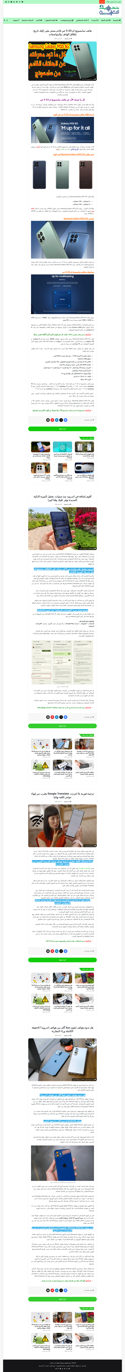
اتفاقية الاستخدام (70, 1366)
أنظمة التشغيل (51, 20)
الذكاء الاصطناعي (82, 20)
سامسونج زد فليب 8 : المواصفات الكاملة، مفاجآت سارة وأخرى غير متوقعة (41, 455)
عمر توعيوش (67, 38)
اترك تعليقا (62, 429)
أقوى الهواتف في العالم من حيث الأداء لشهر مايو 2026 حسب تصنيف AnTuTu (84, 476)
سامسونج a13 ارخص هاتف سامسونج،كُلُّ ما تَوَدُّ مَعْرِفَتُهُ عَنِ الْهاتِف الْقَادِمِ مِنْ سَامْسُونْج (59, 410)
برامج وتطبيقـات (66, 20)
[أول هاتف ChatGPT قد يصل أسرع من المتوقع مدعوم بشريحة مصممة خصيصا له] (62, 447)
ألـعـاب (38, 20)
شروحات (15, 20)
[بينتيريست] (52, 420)
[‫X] (61, 420)
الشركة (88, 85)
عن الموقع (78, 1366)
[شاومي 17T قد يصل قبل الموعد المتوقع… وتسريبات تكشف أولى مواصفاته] (40, 468)
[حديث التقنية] (109, 10)
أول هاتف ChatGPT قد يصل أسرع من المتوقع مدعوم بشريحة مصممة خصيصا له (63, 455)
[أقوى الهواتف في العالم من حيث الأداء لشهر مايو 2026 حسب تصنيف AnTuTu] (84, 468)
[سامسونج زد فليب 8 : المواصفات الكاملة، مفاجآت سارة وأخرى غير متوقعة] (40, 447)
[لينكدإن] (57, 420)
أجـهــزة (94, 20)
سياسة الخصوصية (60, 1366)
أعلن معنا (41, 1366)
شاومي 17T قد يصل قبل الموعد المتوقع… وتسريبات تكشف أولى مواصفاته (41, 476)
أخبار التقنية (105, 20)
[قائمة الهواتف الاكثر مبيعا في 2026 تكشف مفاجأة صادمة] (84, 447)
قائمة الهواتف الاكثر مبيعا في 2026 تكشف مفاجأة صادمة (84, 455)
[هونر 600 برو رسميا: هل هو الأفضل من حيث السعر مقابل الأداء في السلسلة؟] (62, 468)
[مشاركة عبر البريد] (48, 420)
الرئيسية (116, 20)
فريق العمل (52, 1366)
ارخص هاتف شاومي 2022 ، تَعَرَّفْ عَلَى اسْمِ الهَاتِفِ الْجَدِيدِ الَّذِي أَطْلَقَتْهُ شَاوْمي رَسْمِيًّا (59, 334)
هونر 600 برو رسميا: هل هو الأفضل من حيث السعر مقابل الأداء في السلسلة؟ (63, 476)
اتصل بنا (47, 1366)
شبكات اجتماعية (27, 20)
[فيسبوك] (65, 420)
